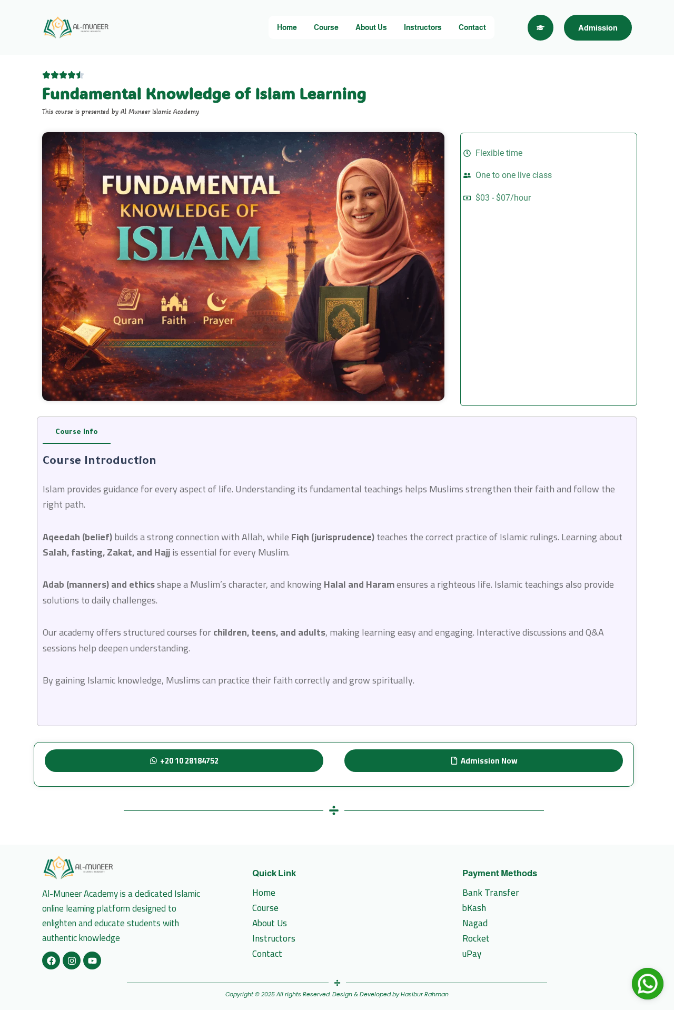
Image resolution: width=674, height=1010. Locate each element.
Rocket (476, 938)
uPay (471, 954)
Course (326, 27)
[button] (184, 760)
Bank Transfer (490, 892)
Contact (472, 27)
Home (287, 27)
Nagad (475, 923)
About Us (371, 27)
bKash (474, 908)
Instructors (423, 27)
